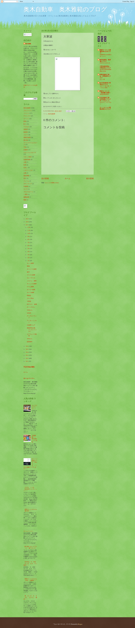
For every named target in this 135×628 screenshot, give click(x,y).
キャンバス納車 (32, 269)
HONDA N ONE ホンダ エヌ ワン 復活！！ (31, 563)
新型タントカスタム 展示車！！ (31, 510)
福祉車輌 (26, 176)
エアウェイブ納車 (32, 335)
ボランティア (28, 184)
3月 (28, 255)
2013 (27, 355)
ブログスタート (28, 192)
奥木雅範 (28, 44)
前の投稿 (90, 178)
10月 (28, 233)
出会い (26, 167)
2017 (27, 225)
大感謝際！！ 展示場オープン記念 (34, 438)
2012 (27, 358)
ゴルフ (26, 135)
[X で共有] (71, 111)
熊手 (28, 272)
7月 (28, 242)
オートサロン (31, 307)
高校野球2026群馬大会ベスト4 (105, 55)
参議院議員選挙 (104, 94)
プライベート (28, 110)
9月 (28, 236)
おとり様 (102, 79)
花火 (25, 178)
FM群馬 (26, 186)
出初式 (29, 313)
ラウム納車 (30, 287)
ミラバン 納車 (32, 281)
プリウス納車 (31, 275)
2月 (28, 258)
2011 (27, 361)
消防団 (26, 129)
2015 (27, 349)
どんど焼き (30, 298)
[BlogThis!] (69, 111)
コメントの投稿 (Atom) (52, 183)
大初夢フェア (31, 325)
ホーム (67, 178)
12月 (28, 227)
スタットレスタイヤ (30, 152)
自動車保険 (27, 159)
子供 (25, 147)
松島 (25, 165)
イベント (26, 113)
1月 (28, 261)
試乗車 (26, 150)
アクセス (26, 127)
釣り (25, 124)
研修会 (29, 295)
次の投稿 (45, 178)
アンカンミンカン (32, 321)
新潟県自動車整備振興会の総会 (105, 70)
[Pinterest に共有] (74, 111)
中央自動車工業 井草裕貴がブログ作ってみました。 (105, 99)
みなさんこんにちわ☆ (105, 103)
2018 (27, 222)
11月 (28, 230)
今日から (29, 310)
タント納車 (30, 263)
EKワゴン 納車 (32, 304)
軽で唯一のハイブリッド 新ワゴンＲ (31, 547)
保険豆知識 (27, 137)
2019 (27, 219)
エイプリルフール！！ (34, 407)
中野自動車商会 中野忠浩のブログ (105, 67)
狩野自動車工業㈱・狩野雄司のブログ (105, 76)
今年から (29, 339)
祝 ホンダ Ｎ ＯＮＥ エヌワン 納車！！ (30, 597)
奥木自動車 (51, 114)
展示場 (26, 140)
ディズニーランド (32, 316)
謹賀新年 (29, 342)
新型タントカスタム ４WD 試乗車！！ (31, 579)
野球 (25, 121)
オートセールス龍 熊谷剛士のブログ (105, 108)
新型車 (26, 132)
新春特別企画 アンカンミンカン (32, 329)
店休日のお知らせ (105, 63)
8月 (28, 239)
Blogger (80, 624)
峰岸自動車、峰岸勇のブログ (105, 60)
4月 (28, 251)
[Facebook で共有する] (73, 111)
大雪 (25, 162)
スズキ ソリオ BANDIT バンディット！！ (30, 489)
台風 (25, 173)
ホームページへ (29, 378)
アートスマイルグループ (30, 143)
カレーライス (31, 278)
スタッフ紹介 (28, 157)
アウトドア (27, 116)
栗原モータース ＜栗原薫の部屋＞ (105, 92)
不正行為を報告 (29, 367)
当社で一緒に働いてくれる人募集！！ (105, 86)
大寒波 (29, 301)
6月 (28, 245)
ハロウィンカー (28, 170)
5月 (28, 248)
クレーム (26, 181)
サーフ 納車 (30, 292)
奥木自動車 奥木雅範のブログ (65, 9)
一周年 (26, 194)
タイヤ (26, 189)
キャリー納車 (31, 289)
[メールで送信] (67, 111)
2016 (27, 346)
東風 (28, 266)
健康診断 (26, 197)
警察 (25, 200)
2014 (27, 352)
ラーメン (26, 119)
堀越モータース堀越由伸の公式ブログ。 (105, 51)
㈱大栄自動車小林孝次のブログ (105, 83)
